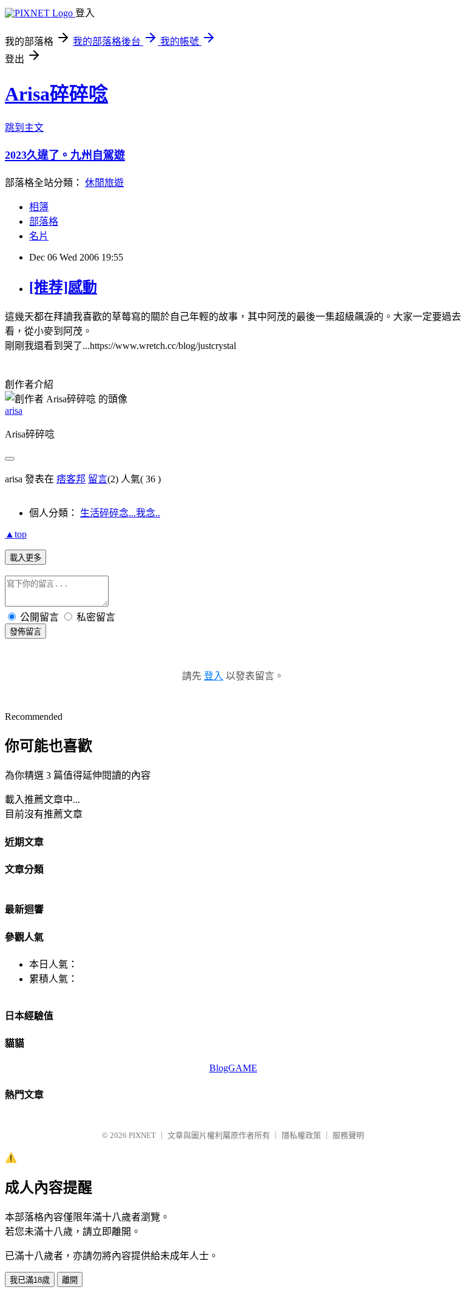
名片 (39, 236)
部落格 (43, 221)
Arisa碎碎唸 (56, 94)
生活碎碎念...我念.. (120, 513)
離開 (70, 1280)
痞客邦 (71, 479)
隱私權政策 (301, 1135)
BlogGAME (233, 1068)
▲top (16, 534)
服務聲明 (348, 1135)
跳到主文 (24, 127)
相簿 (39, 207)
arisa (13, 410)
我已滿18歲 (30, 1280)
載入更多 (25, 557)
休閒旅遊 (104, 183)
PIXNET (142, 1135)
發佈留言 (25, 631)
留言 (97, 479)
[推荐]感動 (63, 287)
